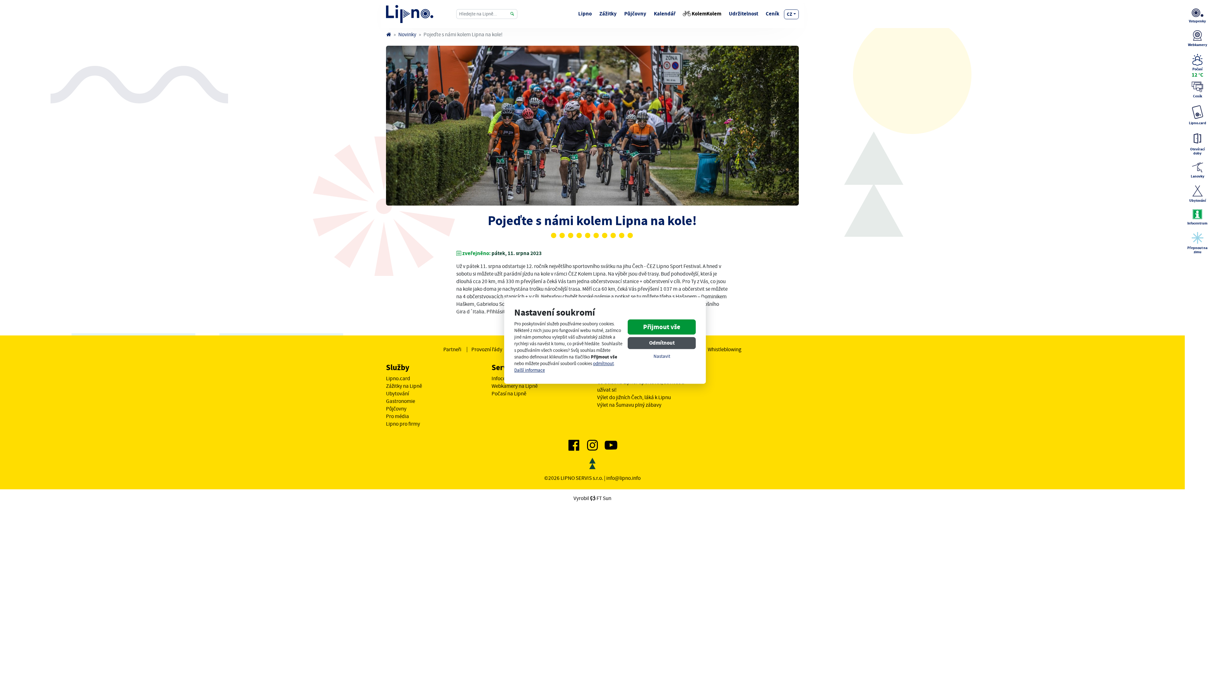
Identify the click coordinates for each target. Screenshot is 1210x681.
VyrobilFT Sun (592, 498)
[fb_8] (592, 126)
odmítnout (603, 364)
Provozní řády (486, 349)
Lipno (585, 13)
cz (789, 14)
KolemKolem (706, 13)
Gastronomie (400, 401)
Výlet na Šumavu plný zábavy (629, 404)
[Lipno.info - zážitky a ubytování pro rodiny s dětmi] (388, 34)
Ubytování (397, 393)
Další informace (529, 370)
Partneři (452, 349)
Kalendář (665, 13)
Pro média (397, 416)
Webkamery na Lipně (515, 385)
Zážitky (608, 13)
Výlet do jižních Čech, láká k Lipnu (634, 397)
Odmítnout (662, 343)
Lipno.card (398, 378)
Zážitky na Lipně (404, 385)
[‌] (574, 447)
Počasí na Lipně (509, 393)
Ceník (772, 13)
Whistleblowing (724, 349)
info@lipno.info (623, 477)
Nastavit (662, 357)
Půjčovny (635, 13)
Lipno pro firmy (403, 423)
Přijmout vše (661, 327)
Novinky (407, 34)
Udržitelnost (743, 13)
